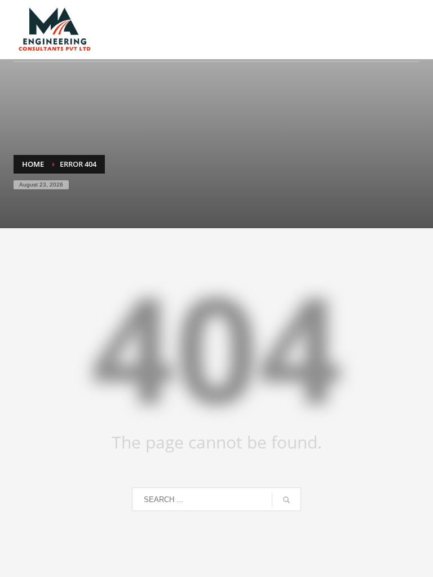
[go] (286, 500)
